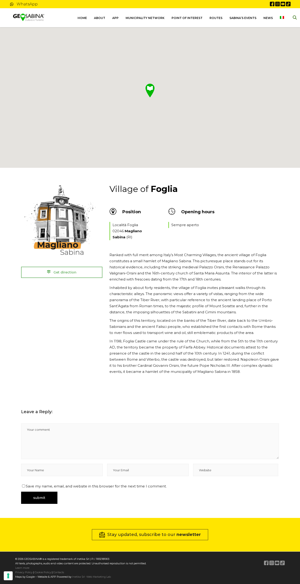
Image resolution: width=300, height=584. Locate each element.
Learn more (22, 567)
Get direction (64, 272)
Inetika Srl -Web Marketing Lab (91, 576)
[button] (150, 90)
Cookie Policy (43, 572)
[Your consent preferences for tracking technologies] (8, 575)
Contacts (58, 572)
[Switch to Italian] (282, 17)
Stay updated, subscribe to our (154, 534)
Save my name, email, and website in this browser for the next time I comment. (96, 486)
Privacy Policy (24, 572)
